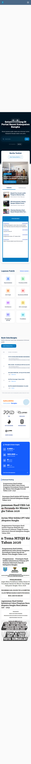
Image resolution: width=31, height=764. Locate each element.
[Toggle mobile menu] (28, 2)
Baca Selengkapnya (10, 181)
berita (19, 144)
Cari (27, 139)
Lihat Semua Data (8, 346)
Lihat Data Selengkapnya (9, 472)
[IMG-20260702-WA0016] (15, 572)
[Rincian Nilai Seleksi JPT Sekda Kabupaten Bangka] (15, 519)
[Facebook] (17, 120)
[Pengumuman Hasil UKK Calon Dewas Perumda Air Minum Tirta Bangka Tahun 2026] (15, 508)
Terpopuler (22, 188)
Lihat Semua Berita (14, 157)
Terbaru (9, 187)
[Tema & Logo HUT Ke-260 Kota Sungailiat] (15, 636)
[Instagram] (13, 120)
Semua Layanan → (25, 271)
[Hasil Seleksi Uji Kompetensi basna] (15, 593)
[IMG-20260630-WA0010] (15, 583)
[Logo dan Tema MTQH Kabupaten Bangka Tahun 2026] (15, 540)
